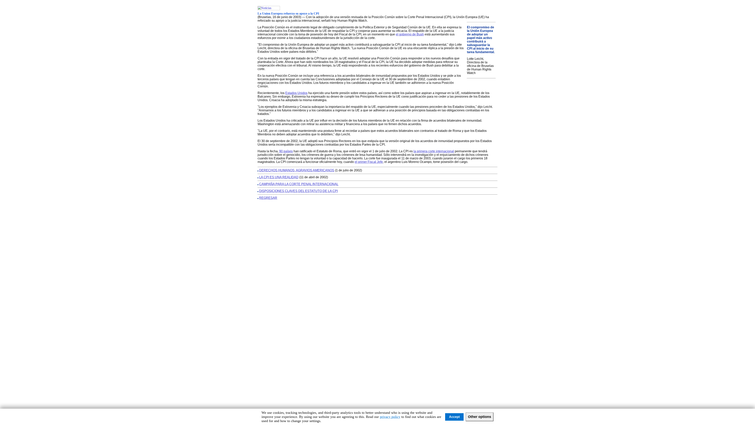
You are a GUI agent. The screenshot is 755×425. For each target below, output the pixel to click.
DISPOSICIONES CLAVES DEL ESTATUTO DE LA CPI (298, 191)
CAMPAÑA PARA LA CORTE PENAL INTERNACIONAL (298, 184)
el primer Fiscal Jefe (369, 162)
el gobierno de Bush (410, 34)
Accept (454, 417)
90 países (286, 151)
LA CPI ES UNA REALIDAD (278, 177)
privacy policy (390, 417)
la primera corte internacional (433, 151)
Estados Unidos (296, 93)
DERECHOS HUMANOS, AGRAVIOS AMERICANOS (296, 170)
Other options (479, 417)
